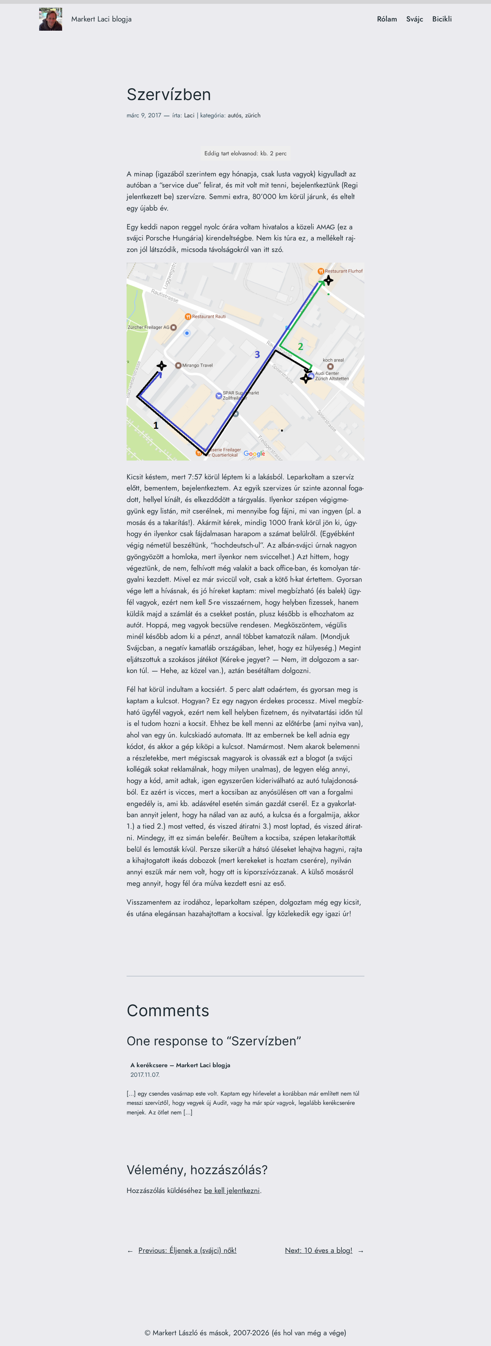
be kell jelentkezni (232, 1190)
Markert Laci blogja (101, 18)
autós (234, 115)
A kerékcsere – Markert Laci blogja (180, 1065)
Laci (189, 115)
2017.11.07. (145, 1074)
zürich (252, 115)
